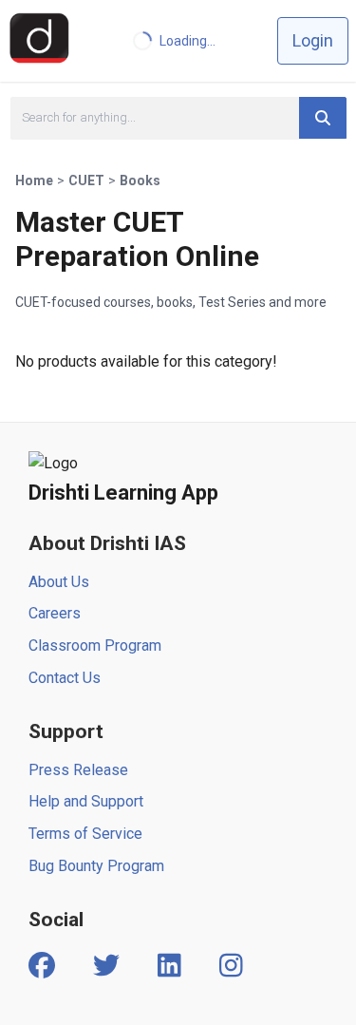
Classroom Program (94, 645)
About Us (58, 582)
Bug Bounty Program (96, 866)
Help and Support (85, 801)
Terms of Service (85, 834)
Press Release (78, 770)
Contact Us (64, 678)
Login (312, 40)
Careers (54, 613)
